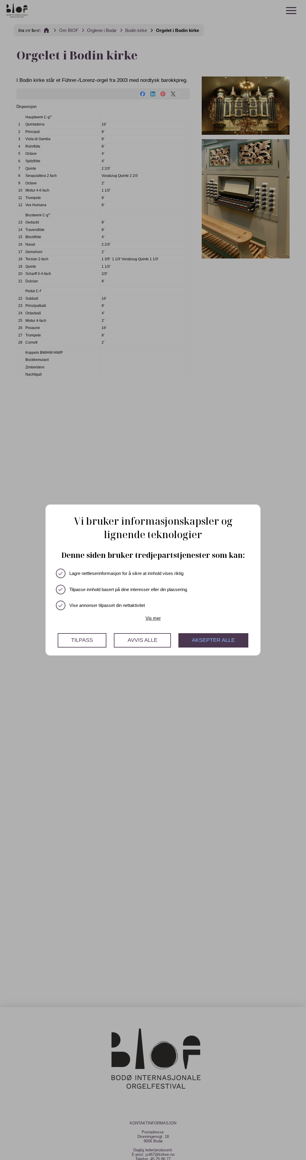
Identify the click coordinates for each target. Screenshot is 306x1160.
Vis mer (153, 618)
